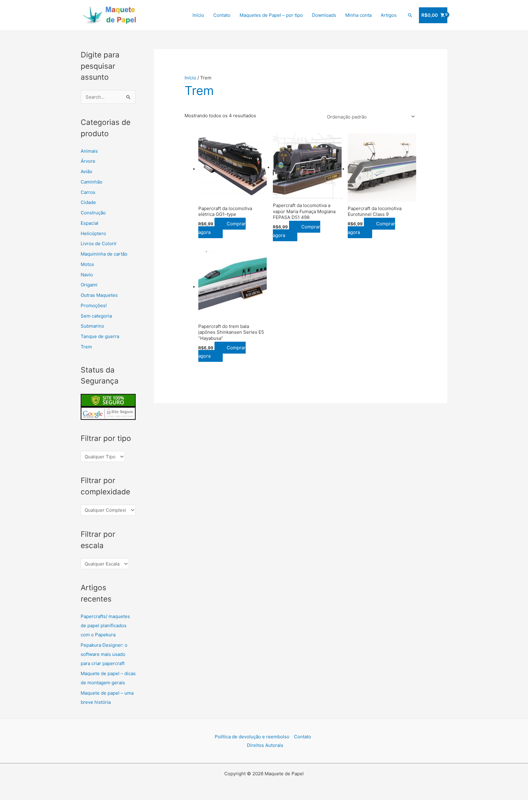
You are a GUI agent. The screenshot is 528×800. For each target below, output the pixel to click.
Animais (89, 151)
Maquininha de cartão (104, 254)
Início (198, 15)
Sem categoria (96, 316)
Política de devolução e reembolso (252, 737)
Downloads (324, 15)
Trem (86, 347)
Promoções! (94, 305)
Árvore (88, 161)
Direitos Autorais (265, 745)
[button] (410, 15)
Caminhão (91, 182)
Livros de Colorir (99, 243)
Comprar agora (222, 228)
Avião (86, 171)
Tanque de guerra (100, 336)
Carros (88, 192)
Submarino (92, 326)
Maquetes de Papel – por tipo (271, 15)
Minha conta (358, 15)
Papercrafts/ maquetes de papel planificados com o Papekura (105, 625)
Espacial (89, 223)
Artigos (389, 15)
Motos (87, 264)
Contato (221, 15)
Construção (93, 213)
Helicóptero (93, 233)
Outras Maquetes (99, 295)
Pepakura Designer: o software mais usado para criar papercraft (104, 654)
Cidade (88, 202)
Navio (87, 275)
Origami (89, 285)
